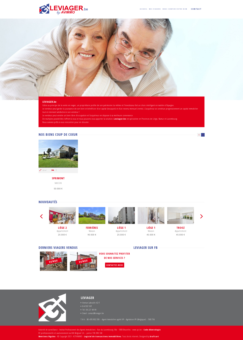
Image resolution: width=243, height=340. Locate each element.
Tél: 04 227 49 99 (89, 310)
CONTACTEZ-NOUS (114, 265)
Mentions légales (47, 336)
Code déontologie (152, 329)
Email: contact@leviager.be (93, 313)
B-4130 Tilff (87, 306)
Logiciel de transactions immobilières (102, 336)
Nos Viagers (155, 9)
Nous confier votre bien (175, 9)
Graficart (154, 336)
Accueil (143, 9)
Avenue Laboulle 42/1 (91, 303)
